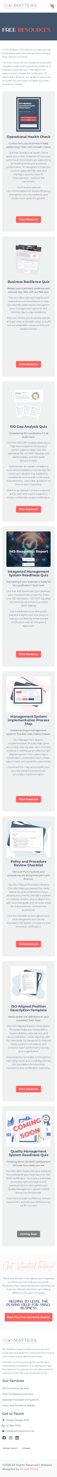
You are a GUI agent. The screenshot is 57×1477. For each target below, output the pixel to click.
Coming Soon (28, 1234)
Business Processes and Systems (20, 1399)
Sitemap (26, 1448)
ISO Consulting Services (15, 1388)
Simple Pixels (29, 1469)
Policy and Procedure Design (18, 1405)
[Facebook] (4, 1438)
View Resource (28, 219)
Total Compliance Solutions (17, 1394)
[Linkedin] (17, 1438)
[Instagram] (10, 1438)
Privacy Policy (10, 1448)
